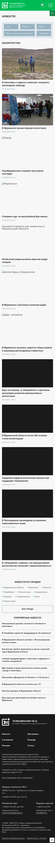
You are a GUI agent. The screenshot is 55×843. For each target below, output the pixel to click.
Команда (32, 740)
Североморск (23, 596)
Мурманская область (14, 587)
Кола (37, 596)
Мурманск (34, 587)
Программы (33, 734)
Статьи (31, 745)
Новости (6, 734)
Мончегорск (25, 592)
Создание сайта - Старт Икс (36, 838)
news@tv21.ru (41, 813)
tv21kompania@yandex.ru (12, 813)
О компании (7, 740)
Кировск (8, 596)
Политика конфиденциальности (13, 838)
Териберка (9, 592)
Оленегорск (10, 601)
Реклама (6, 745)
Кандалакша (41, 592)
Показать (44, 33)
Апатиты (47, 587)
